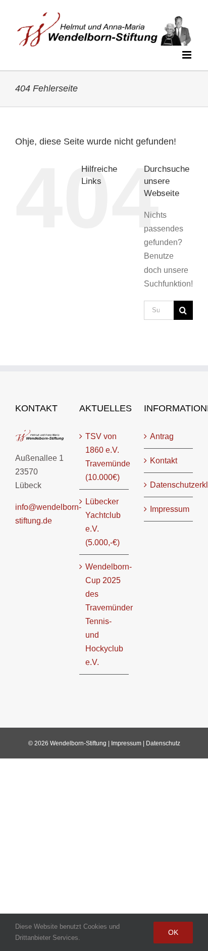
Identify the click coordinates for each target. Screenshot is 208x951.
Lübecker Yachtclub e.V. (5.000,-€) (103, 522)
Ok (173, 932)
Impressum (169, 509)
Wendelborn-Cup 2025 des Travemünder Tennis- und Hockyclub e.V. (104, 614)
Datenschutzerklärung (169, 485)
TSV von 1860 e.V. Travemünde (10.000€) (104, 457)
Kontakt (163, 460)
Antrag (162, 436)
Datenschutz (163, 743)
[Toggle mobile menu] (187, 55)
